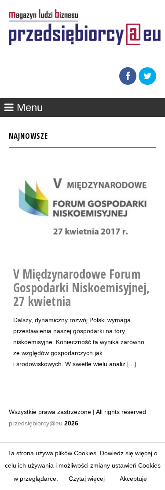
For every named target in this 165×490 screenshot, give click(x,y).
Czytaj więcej (87, 478)
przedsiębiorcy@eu (35, 423)
